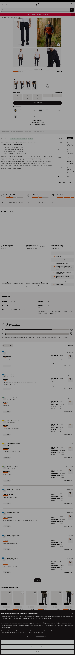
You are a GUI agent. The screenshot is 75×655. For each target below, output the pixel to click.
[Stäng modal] (70, 639)
